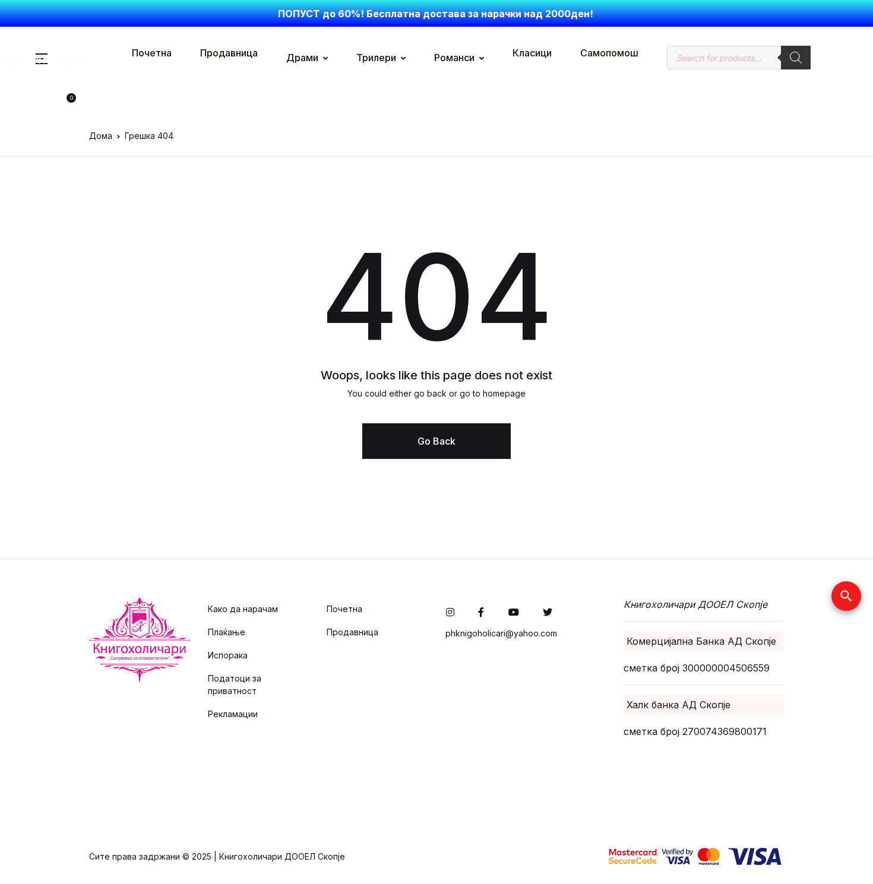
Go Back (436, 441)
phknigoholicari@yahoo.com (501, 633)
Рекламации (233, 714)
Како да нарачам (243, 609)
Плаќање (226, 632)
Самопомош (609, 53)
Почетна (152, 53)
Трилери (376, 58)
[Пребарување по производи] (796, 57)
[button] (51, 102)
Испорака (228, 655)
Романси (454, 58)
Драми (302, 58)
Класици (532, 53)
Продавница (229, 53)
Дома (100, 136)
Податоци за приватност (234, 684)
